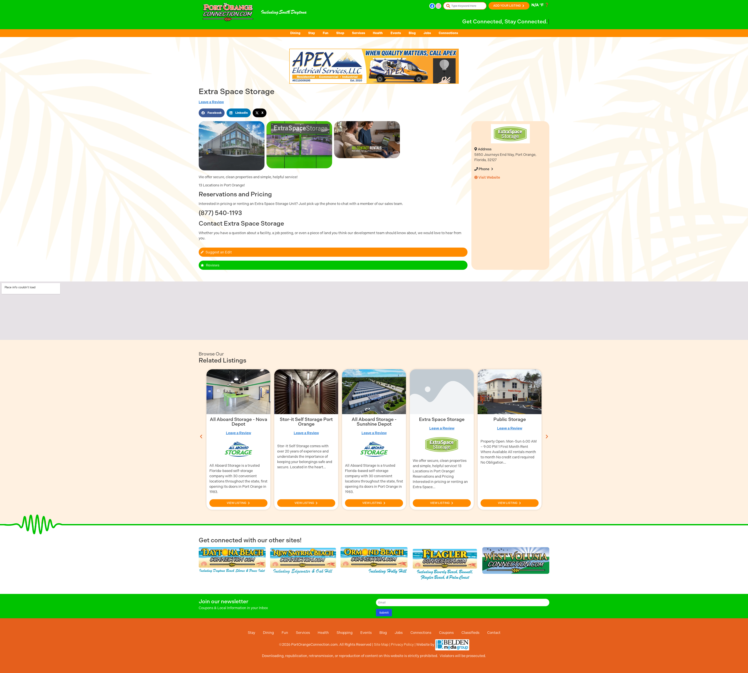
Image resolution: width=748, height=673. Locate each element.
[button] (212, 112)
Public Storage (442, 419)
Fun (325, 33)
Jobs (427, 33)
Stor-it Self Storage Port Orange (238, 422)
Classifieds (470, 633)
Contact (493, 633)
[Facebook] (432, 6)
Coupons (446, 633)
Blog (412, 33)
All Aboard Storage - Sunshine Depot (306, 422)
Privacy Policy (402, 644)
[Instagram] (438, 6)
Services (358, 33)
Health (378, 33)
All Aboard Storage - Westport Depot (509, 422)
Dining (295, 33)
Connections (448, 33)
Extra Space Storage (374, 419)
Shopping (345, 633)
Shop (340, 33)
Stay (311, 33)
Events (396, 33)
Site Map (381, 644)
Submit (384, 612)
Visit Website (489, 177)
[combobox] (465, 6)
